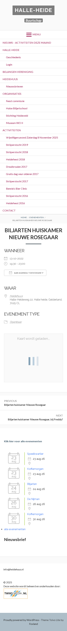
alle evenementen (15, 529)
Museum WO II (14, 122)
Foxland (33, 623)
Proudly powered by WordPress (21, 619)
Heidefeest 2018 (15, 159)
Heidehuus (10, 79)
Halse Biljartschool (16, 108)
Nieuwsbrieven (14, 86)
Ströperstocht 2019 (17, 144)
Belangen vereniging (18, 71)
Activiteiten (12, 130)
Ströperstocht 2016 (17, 195)
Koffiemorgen (35, 468)
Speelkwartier (35, 453)
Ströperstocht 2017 (17, 181)
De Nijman (33, 499)
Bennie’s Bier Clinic (16, 188)
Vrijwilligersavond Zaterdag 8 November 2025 (32, 137)
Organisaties (12, 93)
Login (9, 64)
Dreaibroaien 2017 (16, 166)
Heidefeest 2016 (15, 203)
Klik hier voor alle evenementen (23, 441)
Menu (37, 34)
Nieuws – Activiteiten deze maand (27, 42)
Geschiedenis (13, 57)
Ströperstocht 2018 (17, 152)
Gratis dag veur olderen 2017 (22, 173)
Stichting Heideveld (17, 115)
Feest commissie (15, 100)
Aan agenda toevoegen (27, 273)
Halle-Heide (33, 10)
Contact (9, 210)
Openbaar (16, 322)
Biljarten (32, 484)
